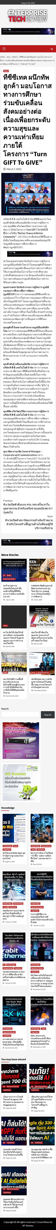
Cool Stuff (35, 579)
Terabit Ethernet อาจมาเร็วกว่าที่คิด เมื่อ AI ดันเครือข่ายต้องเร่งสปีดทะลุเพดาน (14, 975)
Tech (15, 846)
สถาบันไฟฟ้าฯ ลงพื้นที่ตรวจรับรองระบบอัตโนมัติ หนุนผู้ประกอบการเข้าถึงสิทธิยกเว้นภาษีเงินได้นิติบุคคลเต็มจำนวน (14, 686)
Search (5, 708)
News (6, 71)
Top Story (6, 849)
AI (4, 575)
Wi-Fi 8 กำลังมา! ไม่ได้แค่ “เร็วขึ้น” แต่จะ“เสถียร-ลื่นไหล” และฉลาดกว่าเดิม (42, 857)
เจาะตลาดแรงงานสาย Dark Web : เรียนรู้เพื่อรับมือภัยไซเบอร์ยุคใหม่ (13, 1042)
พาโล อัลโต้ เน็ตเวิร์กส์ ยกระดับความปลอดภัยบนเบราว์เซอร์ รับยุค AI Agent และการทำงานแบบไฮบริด (13, 638)
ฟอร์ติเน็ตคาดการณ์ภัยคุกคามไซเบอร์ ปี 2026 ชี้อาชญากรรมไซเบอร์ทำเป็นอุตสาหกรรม (41, 683)
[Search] (51, 49)
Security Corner (9, 579)
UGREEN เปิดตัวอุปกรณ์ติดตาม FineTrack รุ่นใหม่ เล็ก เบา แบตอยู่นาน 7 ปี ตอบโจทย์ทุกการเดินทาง (41, 591)
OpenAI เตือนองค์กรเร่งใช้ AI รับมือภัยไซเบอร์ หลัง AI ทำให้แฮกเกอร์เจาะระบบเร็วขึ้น (13, 1203)
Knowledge (7, 846)
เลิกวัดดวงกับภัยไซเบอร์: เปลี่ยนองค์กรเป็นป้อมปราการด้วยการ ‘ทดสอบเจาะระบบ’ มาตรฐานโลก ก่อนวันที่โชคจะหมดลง (42, 980)
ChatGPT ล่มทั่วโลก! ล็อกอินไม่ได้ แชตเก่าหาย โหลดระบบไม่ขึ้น (13, 1152)
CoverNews (43, 1222)
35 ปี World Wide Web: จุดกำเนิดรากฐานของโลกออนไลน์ (14, 856)
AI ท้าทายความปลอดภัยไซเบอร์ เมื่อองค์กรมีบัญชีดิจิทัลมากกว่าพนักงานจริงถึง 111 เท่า (13, 591)
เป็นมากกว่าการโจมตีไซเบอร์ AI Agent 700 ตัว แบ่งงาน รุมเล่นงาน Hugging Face (13, 1100)
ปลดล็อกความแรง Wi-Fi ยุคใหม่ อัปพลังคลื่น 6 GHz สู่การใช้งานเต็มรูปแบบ (13, 914)
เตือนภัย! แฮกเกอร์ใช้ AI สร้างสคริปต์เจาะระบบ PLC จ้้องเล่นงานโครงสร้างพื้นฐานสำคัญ (42, 1102)
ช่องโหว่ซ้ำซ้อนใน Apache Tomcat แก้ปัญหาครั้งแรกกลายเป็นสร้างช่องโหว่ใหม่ (42, 636)
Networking (46, 846)
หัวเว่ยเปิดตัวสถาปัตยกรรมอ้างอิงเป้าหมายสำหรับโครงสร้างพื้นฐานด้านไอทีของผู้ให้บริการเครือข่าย (29, 522)
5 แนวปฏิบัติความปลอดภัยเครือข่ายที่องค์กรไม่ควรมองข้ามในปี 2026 (42, 918)
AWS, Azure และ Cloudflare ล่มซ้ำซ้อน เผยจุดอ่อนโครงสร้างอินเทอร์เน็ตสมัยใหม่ (41, 1039)
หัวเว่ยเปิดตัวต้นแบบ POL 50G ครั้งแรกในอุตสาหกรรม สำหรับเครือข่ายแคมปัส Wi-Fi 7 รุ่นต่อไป (28, 506)
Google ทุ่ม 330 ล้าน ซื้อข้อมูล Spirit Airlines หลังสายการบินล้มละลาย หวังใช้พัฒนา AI (42, 1153)
